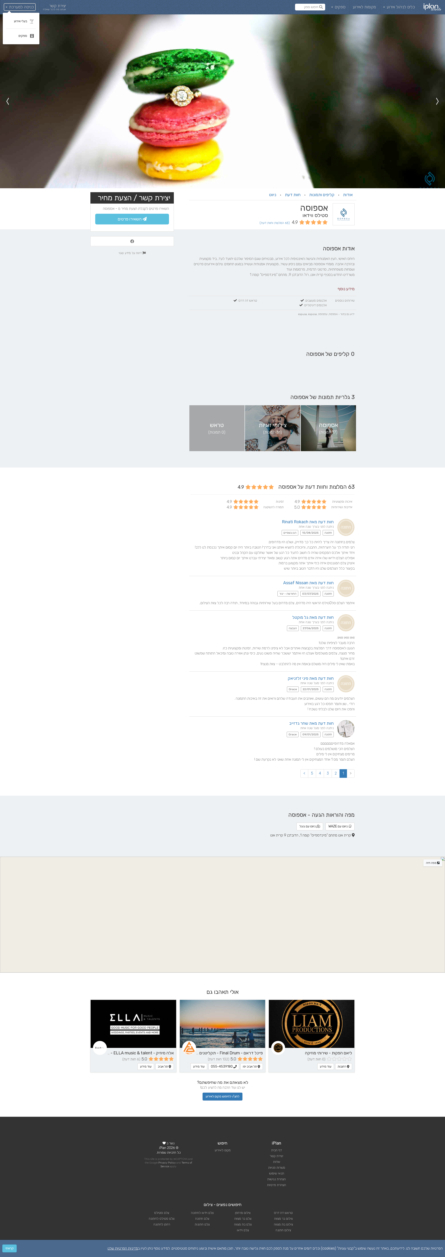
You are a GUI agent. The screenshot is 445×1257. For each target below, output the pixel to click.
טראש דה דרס (283, 1213)
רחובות (342, 1067)
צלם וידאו (243, 1230)
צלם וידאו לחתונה (202, 1213)
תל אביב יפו (250, 1067)
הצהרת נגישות (276, 1179)
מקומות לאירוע (364, 7)
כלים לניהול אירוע (400, 7)
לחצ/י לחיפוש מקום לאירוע (222, 1096)
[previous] (437, 101)
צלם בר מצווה (242, 1219)
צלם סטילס (161, 1213)
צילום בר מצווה (283, 1219)
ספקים (340, 7)
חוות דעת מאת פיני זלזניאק (311, 678)
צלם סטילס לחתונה (162, 1219)
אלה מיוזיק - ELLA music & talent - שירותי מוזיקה (130, 1053)
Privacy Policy (167, 1162)
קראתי (9, 1248)
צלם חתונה (202, 1219)
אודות (348, 194)
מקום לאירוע (223, 1150)
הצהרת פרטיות (276, 1185)
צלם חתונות (202, 1224)
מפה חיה (431, 863)
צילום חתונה (283, 1230)
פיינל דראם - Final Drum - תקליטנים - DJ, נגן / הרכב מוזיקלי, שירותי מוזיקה (198, 1053)
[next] (7, 101)
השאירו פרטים (130, 219)
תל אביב (163, 1067)
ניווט (272, 194)
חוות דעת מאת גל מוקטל (313, 617)
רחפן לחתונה (161, 1224)
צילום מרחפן (243, 1213)
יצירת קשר (276, 1156)
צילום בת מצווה (283, 1224)
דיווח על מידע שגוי (131, 253)
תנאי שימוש (276, 1173)
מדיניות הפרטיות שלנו (123, 1248)
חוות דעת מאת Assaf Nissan (308, 582)
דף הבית (276, 1150)
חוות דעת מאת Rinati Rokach (308, 521)
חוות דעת (293, 194)
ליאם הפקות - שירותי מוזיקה (328, 1053)
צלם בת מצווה (243, 1224)
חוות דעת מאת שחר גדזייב (311, 723)
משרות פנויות (276, 1168)
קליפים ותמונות (321, 194)
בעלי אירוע (21, 21)
